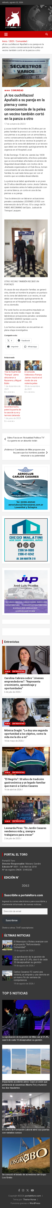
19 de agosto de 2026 (23, 950)
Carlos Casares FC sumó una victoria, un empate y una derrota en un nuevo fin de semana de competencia (31, 976)
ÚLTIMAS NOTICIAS (17, 935)
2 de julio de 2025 (12, 838)
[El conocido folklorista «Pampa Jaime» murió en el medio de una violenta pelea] (33, 365)
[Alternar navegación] (6, 34)
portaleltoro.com (33, 1195)
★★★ (7, 90)
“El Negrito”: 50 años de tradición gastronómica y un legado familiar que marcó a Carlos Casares (24, 782)
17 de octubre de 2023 (14, 124)
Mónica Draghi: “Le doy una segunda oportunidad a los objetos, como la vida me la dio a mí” (26, 734)
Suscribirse (11, 920)
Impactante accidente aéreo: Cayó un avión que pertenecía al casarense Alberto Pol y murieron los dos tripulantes (24, 1085)
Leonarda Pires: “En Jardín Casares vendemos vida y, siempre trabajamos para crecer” (25, 831)
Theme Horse (29, 1199)
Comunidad (17, 90)
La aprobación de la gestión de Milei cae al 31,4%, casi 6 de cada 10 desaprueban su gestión (31, 959)
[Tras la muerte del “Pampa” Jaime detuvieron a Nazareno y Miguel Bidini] (13, 365)
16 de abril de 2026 (13, 789)
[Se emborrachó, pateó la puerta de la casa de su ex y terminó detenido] (13, 400)
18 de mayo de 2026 (13, 741)
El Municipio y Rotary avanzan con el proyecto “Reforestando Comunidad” (31, 944)
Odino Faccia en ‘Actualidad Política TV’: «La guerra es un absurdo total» (26, 439)
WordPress (35, 1203)
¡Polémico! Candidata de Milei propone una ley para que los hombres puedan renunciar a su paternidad (24, 452)
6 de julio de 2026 (12, 692)
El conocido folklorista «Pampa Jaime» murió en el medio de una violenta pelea (33, 378)
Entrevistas (11, 642)
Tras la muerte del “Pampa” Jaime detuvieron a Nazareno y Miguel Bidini (12, 378)
